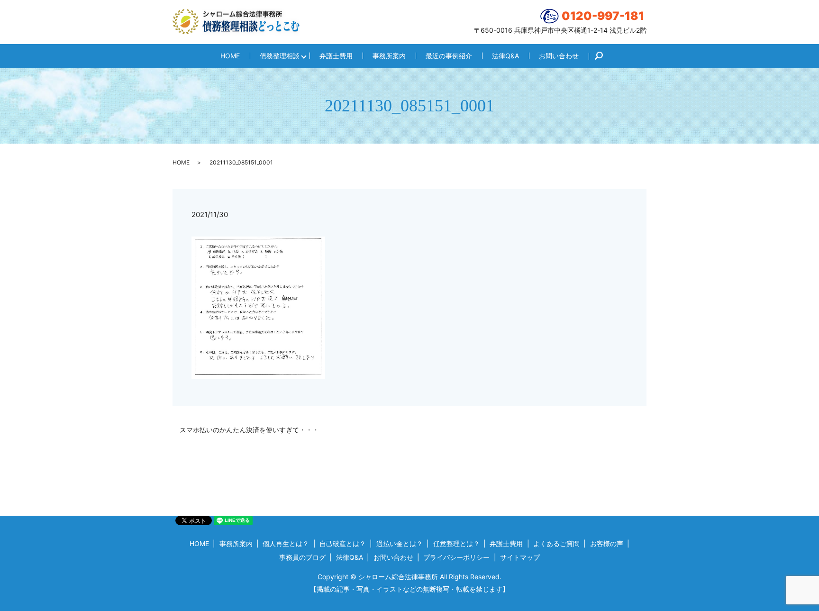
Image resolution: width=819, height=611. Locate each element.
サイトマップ (520, 557)
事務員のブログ (302, 557)
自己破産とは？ (342, 543)
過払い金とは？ (399, 543)
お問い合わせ (559, 56)
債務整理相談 (280, 56)
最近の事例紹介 (449, 56)
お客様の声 (606, 543)
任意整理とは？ (456, 543)
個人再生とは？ (286, 543)
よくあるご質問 (556, 543)
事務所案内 (389, 56)
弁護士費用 (336, 56)
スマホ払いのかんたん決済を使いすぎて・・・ (249, 430)
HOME (230, 56)
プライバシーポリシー (456, 557)
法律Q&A (505, 56)
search (604, 56)
